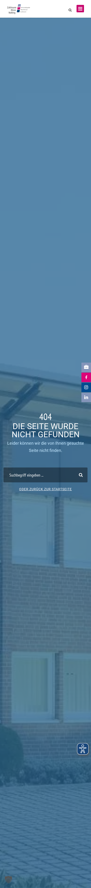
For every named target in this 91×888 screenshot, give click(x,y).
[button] (8, 879)
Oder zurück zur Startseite (45, 489)
